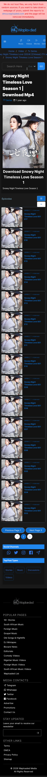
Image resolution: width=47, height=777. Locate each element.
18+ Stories (9, 620)
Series (8, 100)
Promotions (9, 707)
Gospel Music (10, 633)
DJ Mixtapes (10, 642)
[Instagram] (23, 553)
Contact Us (9, 712)
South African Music (14, 624)
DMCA (7, 750)
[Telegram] (38, 553)
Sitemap (8, 759)
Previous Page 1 (13, 530)
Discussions (33, 570)
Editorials (8, 651)
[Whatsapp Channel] (8, 553)
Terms (7, 745)
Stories (8, 570)
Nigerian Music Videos (15, 660)
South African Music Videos (17, 669)
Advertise (8, 703)
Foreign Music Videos (14, 664)
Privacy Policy (11, 754)
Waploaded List (11, 673)
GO (41, 66)
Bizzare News (10, 646)
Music (20, 570)
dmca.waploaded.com (13, 13)
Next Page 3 (36, 530)
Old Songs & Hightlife (14, 637)
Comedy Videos (12, 655)
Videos (8, 577)
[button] (5, 41)
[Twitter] (16, 553)
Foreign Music (10, 629)
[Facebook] (31, 553)
